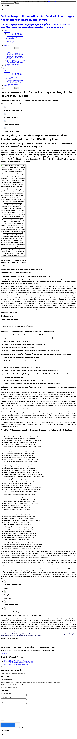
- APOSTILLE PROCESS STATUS (15, 63)
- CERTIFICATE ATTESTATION (15, 54)
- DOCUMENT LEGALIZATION (15, 56)
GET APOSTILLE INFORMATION (16, 40)
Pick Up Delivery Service (13, 41)
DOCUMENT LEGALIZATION (15, 36)
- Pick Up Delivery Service (13, 61)
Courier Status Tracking (12, 44)
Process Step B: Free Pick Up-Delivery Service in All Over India (19, 661)
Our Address (4, 266)
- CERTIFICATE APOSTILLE (14, 53)
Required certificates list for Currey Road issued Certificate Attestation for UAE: (27, 323)
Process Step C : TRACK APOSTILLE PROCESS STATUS (18, 663)
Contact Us (4, 653)
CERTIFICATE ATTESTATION (14, 34)
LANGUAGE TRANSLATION (14, 37)
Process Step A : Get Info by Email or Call (14, 660)
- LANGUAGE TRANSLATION (15, 57)
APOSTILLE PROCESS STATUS (15, 42)
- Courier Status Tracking (13, 64)
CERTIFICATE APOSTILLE (14, 33)
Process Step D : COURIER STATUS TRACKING (16, 664)
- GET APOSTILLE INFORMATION (16, 60)
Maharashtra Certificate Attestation (11, 104)
